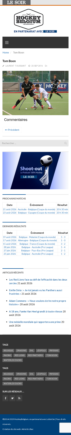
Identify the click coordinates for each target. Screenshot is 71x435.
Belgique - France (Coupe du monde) (37, 244)
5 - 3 (63, 237)
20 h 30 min (62, 209)
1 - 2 (63, 254)
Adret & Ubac (27, 429)
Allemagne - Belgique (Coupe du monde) (37, 240)
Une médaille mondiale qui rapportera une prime (35, 321)
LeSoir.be (51, 419)
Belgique (8, 350)
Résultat (62, 204)
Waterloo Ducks (12, 360)
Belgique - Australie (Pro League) (37, 247)
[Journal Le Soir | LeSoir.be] (16, 2)
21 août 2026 (9, 209)
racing (7, 355)
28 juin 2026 (10, 247)
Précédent (13, 129)
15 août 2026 (9, 244)
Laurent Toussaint (15, 66)
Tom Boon (51, 355)
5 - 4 (63, 247)
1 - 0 (63, 240)
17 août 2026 (9, 240)
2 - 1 (63, 250)
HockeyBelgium (21, 419)
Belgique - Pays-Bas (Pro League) (37, 250)
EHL (31, 350)
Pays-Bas (54, 350)
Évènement (36, 204)
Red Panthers (35, 355)
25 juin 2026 (10, 254)
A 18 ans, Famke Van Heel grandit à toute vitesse (35, 311)
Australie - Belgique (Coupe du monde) (36, 209)
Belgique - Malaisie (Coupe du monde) (37, 237)
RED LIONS (19, 355)
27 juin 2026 (10, 250)
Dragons (21, 350)
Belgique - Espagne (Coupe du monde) (36, 212)
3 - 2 (63, 244)
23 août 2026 (9, 212)
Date (10, 204)
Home (5, 52)
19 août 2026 (9, 237)
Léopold (41, 350)
